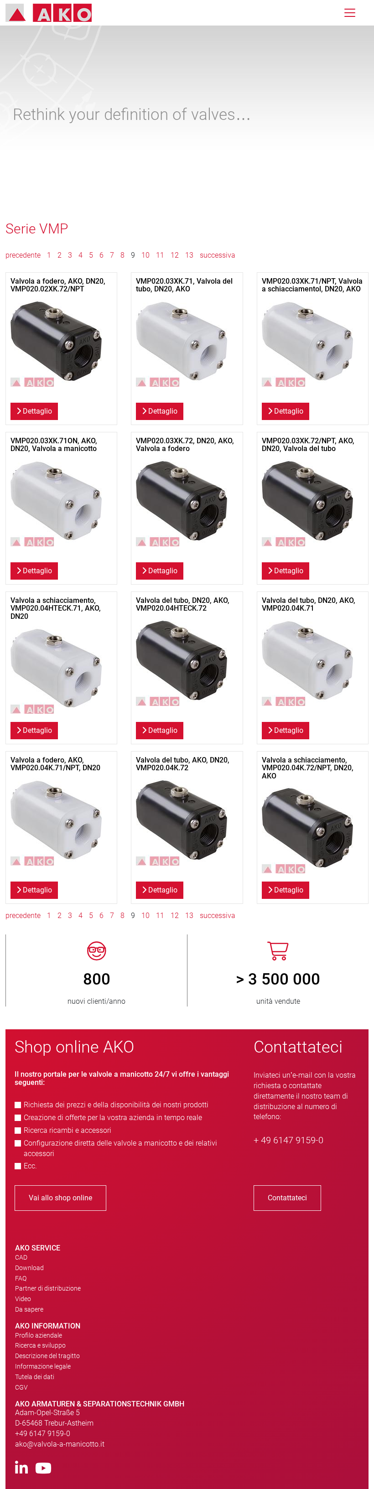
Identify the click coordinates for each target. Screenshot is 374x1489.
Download (29, 1267)
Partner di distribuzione (48, 1288)
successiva (217, 255)
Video (23, 1298)
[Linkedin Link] (21, 1469)
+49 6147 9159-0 (42, 1433)
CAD (21, 1257)
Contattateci (287, 1197)
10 (145, 255)
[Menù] (349, 12)
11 (160, 255)
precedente (23, 255)
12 (175, 255)
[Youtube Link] (43, 1469)
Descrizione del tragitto (47, 1355)
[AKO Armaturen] (55, 13)
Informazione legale (43, 1366)
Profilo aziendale (38, 1335)
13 (189, 255)
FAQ (20, 1278)
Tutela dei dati (34, 1376)
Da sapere (29, 1309)
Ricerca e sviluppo (40, 1345)
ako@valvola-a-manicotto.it (59, 1444)
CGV (21, 1387)
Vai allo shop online (60, 1197)
